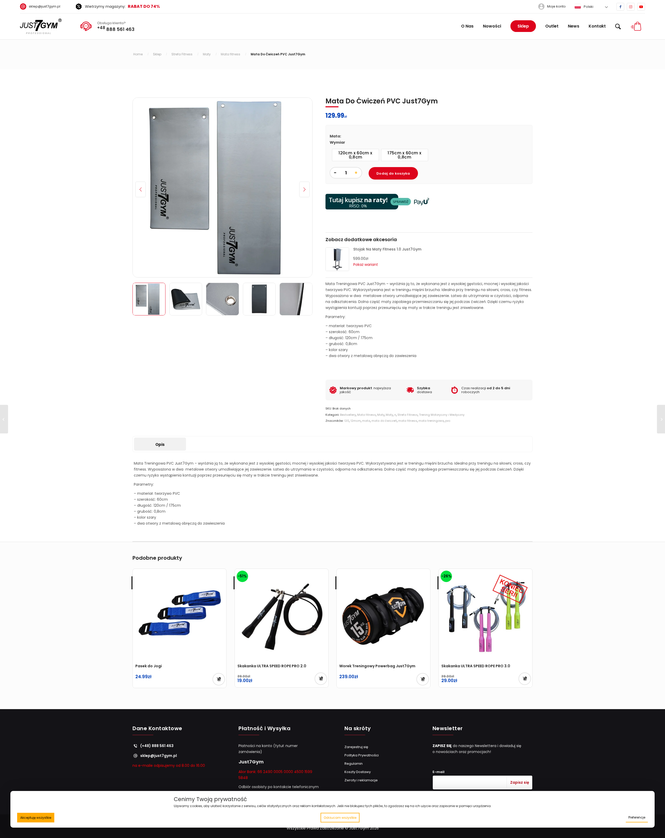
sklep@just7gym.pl (44, 6)
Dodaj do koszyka (393, 173)
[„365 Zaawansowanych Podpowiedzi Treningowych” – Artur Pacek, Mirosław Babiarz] (661, 419)
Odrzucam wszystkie (340, 817)
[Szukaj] (618, 26)
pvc (447, 421)
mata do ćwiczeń (384, 421)
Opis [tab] (160, 444)
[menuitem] (42, 6)
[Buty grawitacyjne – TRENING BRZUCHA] (4, 419)
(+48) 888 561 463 (157, 745)
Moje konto (556, 6)
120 (346, 421)
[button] (304, 189)
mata (366, 421)
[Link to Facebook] (620, 7)
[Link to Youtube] (641, 7)
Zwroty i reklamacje (361, 780)
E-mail (438, 771)
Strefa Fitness (407, 415)
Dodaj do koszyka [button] (218, 679)
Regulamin (353, 763)
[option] (355, 155)
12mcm (355, 421)
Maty (380, 415)
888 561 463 (116, 28)
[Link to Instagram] (631, 7)
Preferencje (636, 817)
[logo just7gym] (41, 26)
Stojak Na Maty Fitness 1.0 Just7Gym (387, 249)
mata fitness (407, 421)
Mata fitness (366, 415)
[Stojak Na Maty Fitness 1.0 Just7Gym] (337, 269)
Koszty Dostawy (357, 771)
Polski (588, 6)
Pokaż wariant (365, 264)
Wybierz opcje (422, 679)
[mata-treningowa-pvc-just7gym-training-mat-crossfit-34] (222, 187)
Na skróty (357, 728)
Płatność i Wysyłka (264, 728)
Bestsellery (348, 415)
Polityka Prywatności (361, 755)
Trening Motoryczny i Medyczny (441, 415)
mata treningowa (431, 421)
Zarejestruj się (356, 746)
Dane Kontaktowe (157, 728)
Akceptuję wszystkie (35, 817)
